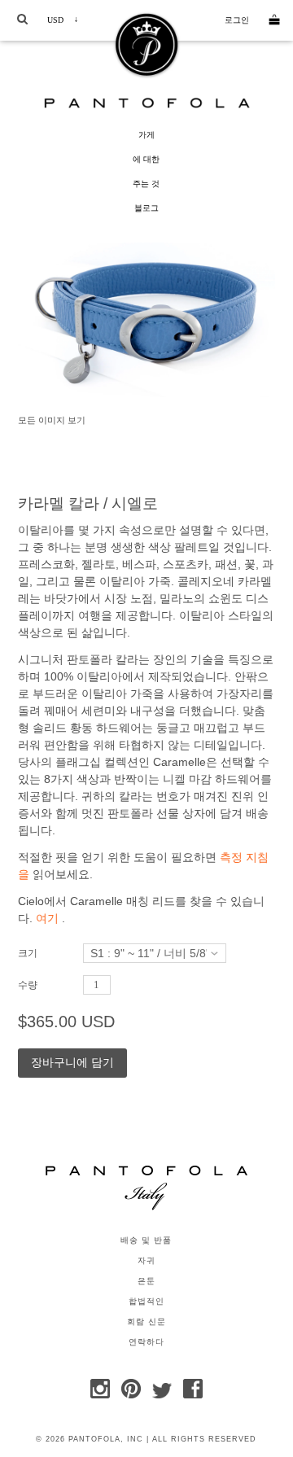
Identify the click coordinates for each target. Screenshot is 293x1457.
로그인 (237, 19)
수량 (27, 985)
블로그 (146, 207)
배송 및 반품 (146, 1240)
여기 (47, 918)
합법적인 (146, 1301)
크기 (27, 953)
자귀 (146, 1261)
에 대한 (146, 159)
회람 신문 (146, 1322)
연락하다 (146, 1342)
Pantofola (146, 103)
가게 (146, 134)
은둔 (146, 1281)
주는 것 (146, 183)
